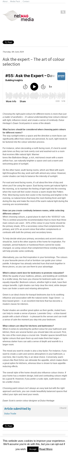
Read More (45, 449)
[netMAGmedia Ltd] (22, 19)
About (5, 1)
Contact (26, 1)
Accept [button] (32, 449)
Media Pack (15, 1)
